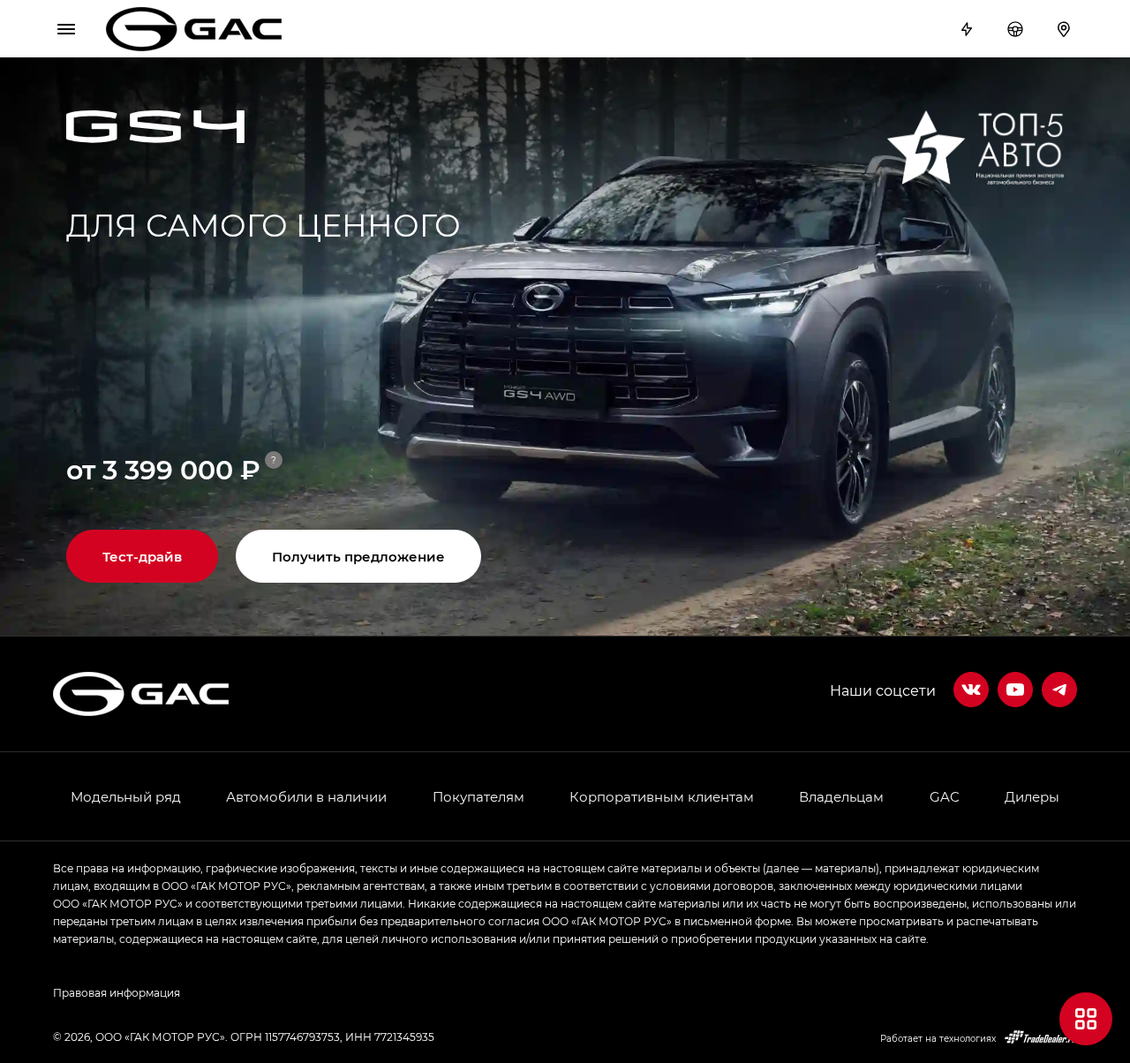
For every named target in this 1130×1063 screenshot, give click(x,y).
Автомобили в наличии (306, 796)
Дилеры (1066, 29)
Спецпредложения (969, 29)
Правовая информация (116, 992)
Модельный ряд (126, 796)
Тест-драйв (1017, 29)
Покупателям (478, 796)
